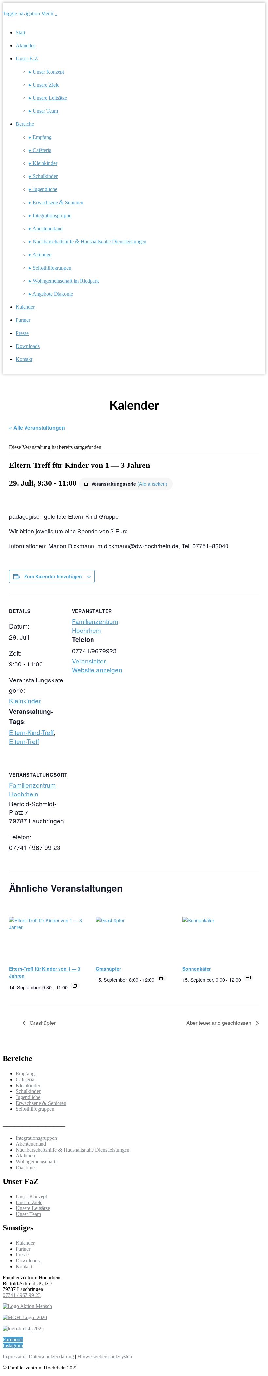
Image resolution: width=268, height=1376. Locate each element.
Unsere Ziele (29, 1202)
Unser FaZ (27, 58)
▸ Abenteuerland (46, 228)
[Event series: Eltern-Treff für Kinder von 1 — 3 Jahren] (75, 986)
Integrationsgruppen (36, 1138)
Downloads (28, 346)
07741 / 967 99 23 (22, 1295)
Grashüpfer (108, 968)
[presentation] (47, 931)
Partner (23, 320)
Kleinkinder (25, 700)
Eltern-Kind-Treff (31, 732)
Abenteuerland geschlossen (219, 1022)
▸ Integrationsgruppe (50, 215)
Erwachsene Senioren (41, 1103)
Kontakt (24, 359)
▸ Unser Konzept (46, 71)
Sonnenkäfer (196, 968)
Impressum (14, 1356)
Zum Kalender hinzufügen (53, 576)
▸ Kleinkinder (43, 163)
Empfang (25, 1073)
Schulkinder (28, 1091)
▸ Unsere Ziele (44, 85)
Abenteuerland (31, 1144)
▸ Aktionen (40, 254)
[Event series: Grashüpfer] (161, 978)
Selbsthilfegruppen (35, 1109)
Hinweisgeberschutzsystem (105, 1356)
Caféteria (25, 1079)
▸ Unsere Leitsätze (48, 98)
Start (20, 32)
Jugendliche (28, 1097)
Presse (22, 333)
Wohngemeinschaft (35, 1161)
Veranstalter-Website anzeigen (97, 665)
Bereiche (25, 124)
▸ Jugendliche (43, 189)
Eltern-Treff (24, 741)
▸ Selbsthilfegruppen (50, 267)
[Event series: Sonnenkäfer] (248, 978)
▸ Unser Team (43, 111)
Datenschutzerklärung (51, 1356)
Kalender (25, 307)
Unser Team (28, 1214)
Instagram (13, 1345)
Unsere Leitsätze (33, 1208)
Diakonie (25, 1167)
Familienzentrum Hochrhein (95, 625)
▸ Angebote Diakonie (51, 294)
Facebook (13, 1339)
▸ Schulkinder (43, 176)
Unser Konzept (31, 1196)
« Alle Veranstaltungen (37, 427)
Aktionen (25, 1155)
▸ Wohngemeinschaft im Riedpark (64, 281)
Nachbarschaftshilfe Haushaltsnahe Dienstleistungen (72, 1150)
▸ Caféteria (40, 150)
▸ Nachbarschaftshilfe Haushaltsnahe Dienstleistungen (87, 241)
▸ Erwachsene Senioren (56, 202)
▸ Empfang (40, 137)
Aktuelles (25, 45)
